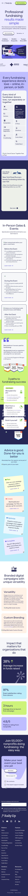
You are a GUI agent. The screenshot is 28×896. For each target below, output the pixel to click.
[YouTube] (7, 821)
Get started (10, 770)
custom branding (8, 627)
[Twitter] (3, 821)
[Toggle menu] (2, 3)
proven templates (17, 410)
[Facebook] (15, 821)
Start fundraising (21, 3)
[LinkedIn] (19, 821)
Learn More (18, 117)
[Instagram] (11, 821)
